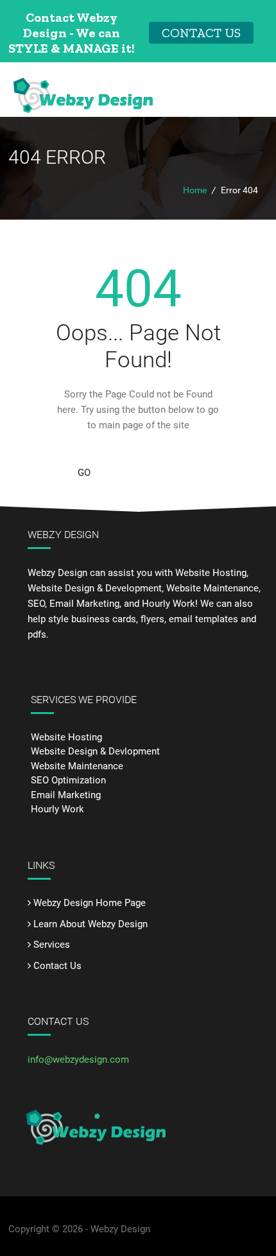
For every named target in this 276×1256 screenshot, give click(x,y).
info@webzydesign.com (78, 1059)
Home (195, 190)
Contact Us (57, 966)
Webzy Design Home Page (89, 903)
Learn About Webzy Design (90, 924)
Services (51, 944)
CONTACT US (201, 32)
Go (84, 472)
